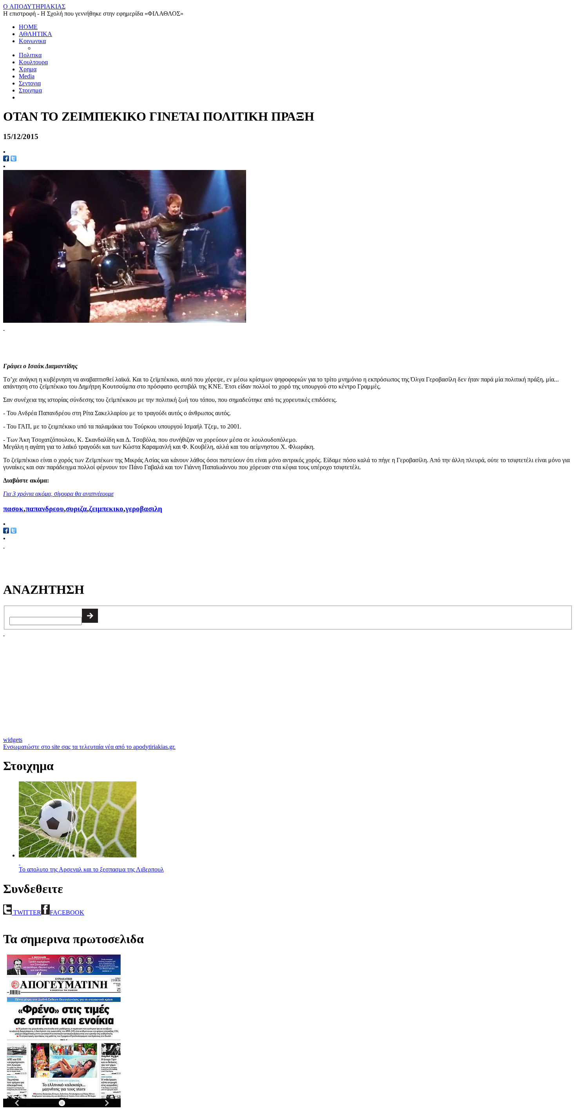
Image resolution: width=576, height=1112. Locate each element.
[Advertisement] (95, 343)
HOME (28, 27)
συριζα (76, 508)
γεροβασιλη (143, 508)
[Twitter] (13, 531)
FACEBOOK (67, 912)
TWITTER (26, 912)
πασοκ (13, 508)
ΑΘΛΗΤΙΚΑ (35, 34)
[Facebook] (6, 531)
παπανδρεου (44, 508)
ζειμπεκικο (106, 508)
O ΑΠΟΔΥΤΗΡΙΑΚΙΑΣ (34, 6)
